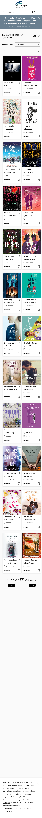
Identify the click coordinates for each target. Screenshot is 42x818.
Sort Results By (7, 44)
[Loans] (34, 12)
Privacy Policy (29, 785)
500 (17, 580)
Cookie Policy (8, 811)
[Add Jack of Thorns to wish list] (19, 266)
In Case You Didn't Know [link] (30, 517)
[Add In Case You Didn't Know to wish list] (38, 527)
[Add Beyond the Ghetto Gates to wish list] (19, 397)
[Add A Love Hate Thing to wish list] (38, 310)
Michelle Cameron (11, 389)
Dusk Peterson (29, 563)
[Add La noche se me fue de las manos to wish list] (38, 483)
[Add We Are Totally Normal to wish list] (38, 266)
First (11, 585)
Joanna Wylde (29, 172)
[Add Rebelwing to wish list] (19, 310)
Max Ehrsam (29, 476)
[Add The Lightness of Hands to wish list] (38, 440)
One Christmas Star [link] (11, 169)
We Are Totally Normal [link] (30, 256)
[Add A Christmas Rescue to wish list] (19, 570)
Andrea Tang (10, 302)
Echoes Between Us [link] (11, 473)
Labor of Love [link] (28, 83)
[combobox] (16, 12)
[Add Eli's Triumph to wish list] (38, 179)
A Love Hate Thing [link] (30, 300)
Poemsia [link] (26, 126)
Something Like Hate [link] (11, 430)
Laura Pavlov (29, 389)
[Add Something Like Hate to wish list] (19, 440)
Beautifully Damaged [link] (30, 387)
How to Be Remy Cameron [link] (30, 343)
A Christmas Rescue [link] (11, 560)
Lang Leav (28, 129)
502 (27, 580)
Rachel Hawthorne (31, 85)
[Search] (3, 12)
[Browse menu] (38, 12)
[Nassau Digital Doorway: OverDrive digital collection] (21, 5)
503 (31, 580)
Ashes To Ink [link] (8, 213)
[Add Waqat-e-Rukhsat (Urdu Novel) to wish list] (19, 93)
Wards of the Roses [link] (30, 213)
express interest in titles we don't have (19, 23)
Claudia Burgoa (10, 433)
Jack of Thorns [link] (9, 256)
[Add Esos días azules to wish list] (19, 353)
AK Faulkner (9, 259)
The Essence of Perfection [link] (11, 517)
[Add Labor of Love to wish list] (38, 93)
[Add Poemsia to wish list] (38, 136)
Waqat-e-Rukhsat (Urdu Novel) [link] (11, 83)
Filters (6, 51)
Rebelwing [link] (8, 300)
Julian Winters (29, 346)
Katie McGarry (10, 476)
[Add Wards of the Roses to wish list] (38, 223)
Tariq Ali (8, 85)
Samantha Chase (30, 520)
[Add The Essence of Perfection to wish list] (19, 527)
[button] (34, 37)
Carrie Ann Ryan (11, 216)
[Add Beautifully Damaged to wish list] (38, 397)
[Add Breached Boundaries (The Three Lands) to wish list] (38, 570)
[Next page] (35, 580)
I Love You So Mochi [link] (11, 126)
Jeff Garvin (28, 433)
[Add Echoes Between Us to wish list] (19, 483)
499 (12, 580)
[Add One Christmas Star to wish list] (19, 179)
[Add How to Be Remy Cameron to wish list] (38, 353)
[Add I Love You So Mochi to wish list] (19, 136)
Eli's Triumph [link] (28, 169)
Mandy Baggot (10, 172)
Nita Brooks (9, 520)
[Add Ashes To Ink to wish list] (19, 223)
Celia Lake (28, 216)
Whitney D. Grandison (32, 302)
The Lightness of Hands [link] (30, 430)
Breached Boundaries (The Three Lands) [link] (30, 560)
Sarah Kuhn (9, 129)
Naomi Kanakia (30, 259)
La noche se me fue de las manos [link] (30, 473)
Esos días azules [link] (10, 343)
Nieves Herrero (10, 346)
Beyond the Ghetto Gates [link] (11, 387)
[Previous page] (7, 580)
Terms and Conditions (11, 785)
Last (32, 585)
